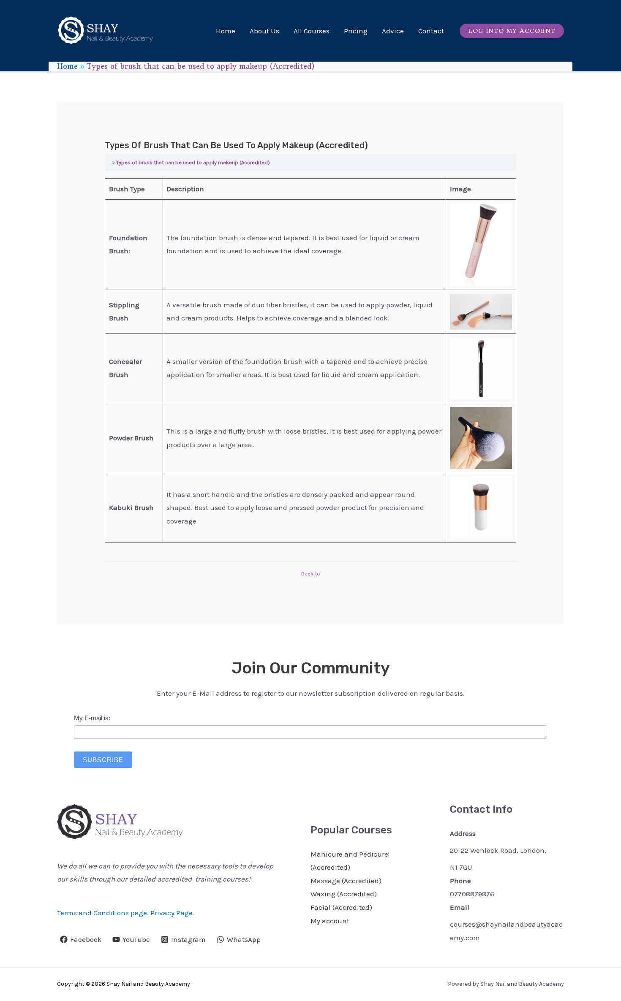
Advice (393, 31)
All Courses (312, 31)
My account (329, 921)
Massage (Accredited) (345, 880)
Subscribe (103, 759)
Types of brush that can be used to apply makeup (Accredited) (193, 162)
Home (225, 31)
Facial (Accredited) (341, 907)
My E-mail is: (92, 718)
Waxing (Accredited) (343, 894)
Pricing (356, 31)
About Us (264, 31)
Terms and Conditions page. (103, 913)
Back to (310, 573)
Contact (431, 31)
